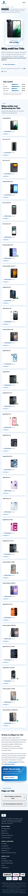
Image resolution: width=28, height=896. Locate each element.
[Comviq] (7, 874)
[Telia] (15, 878)
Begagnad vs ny (5, 850)
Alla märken (4, 843)
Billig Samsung (4, 833)
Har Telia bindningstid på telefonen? (13, 804)
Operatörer (7, 7)
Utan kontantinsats (5, 837)
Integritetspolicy (5, 867)
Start (2, 7)
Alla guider (3, 858)
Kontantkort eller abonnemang (8, 852)
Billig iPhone (4, 831)
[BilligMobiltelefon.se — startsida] (4, 2)
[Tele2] (22, 874)
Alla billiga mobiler (5, 828)
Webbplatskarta (5, 883)
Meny (24, 2)
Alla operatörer (4, 845)
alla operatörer (13, 762)
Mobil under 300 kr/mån (7, 835)
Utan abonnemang (5, 848)
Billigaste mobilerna (10, 777)
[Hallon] (16, 874)
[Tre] (20, 878)
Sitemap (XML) (12, 883)
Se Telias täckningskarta (10, 64)
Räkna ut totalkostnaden (7, 863)
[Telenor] (9, 878)
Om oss (3, 865)
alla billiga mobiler (10, 764)
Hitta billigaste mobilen (6, 860)
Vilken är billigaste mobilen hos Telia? (12, 797)
